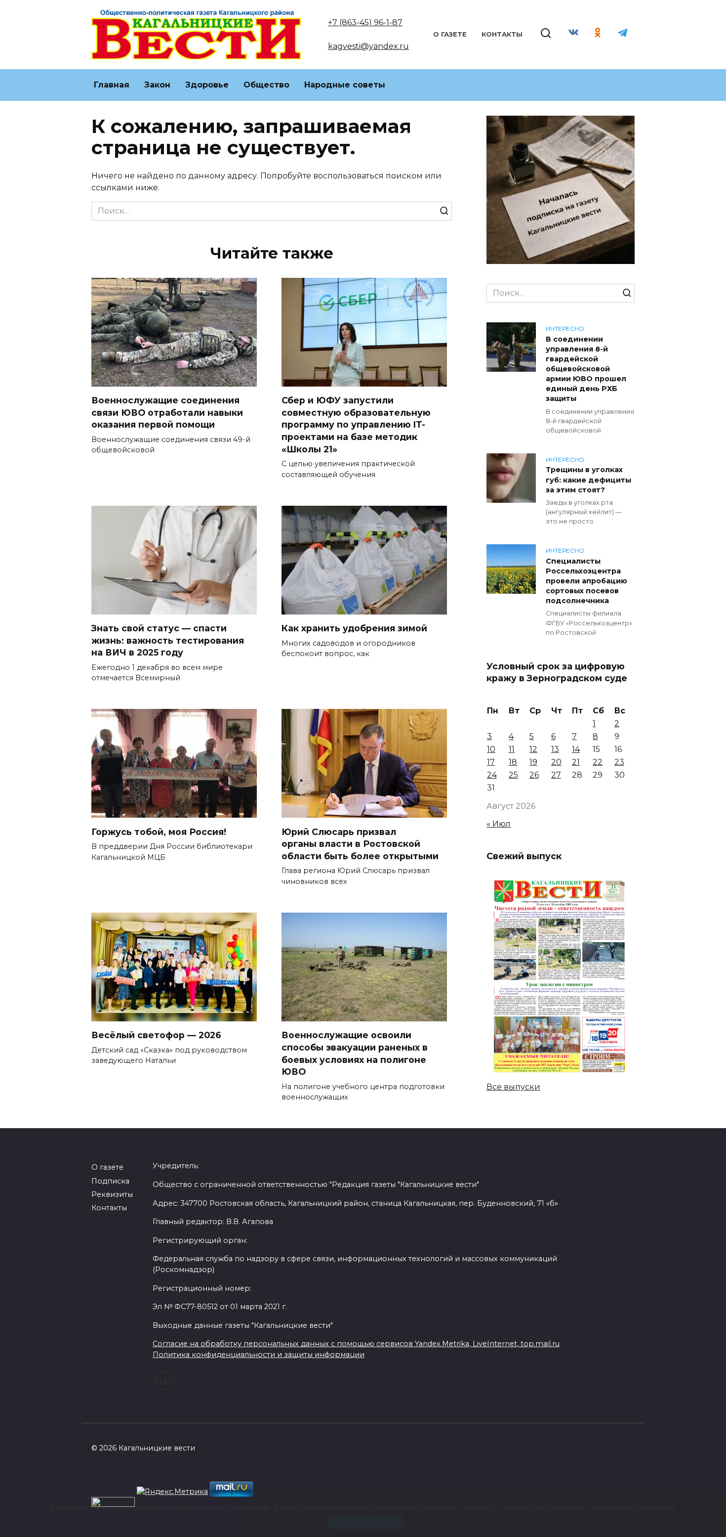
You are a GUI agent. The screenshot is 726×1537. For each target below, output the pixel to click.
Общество (266, 84)
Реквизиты (112, 1194)
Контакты (502, 34)
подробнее (250, 1507)
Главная (111, 84)
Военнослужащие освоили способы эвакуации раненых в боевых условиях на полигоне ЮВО (355, 1053)
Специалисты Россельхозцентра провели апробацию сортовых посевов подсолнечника (586, 581)
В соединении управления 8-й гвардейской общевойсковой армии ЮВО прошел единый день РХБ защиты (586, 369)
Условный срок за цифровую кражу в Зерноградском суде (556, 671)
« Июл (498, 824)
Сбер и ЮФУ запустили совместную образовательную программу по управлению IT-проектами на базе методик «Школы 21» (356, 424)
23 (619, 762)
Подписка (110, 1181)
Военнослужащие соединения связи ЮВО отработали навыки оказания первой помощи (167, 412)
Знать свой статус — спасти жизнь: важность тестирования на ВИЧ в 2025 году (167, 640)
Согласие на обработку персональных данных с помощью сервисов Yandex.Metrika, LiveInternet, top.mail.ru (356, 1343)
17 (491, 762)
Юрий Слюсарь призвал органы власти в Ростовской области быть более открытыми (360, 843)
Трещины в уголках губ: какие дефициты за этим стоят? (588, 480)
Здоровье (207, 84)
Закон (157, 84)
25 (513, 775)
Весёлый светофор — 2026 (156, 1035)
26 (534, 775)
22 (598, 762)
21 (576, 762)
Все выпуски (513, 1087)
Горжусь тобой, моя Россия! (158, 831)
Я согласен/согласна (365, 1522)
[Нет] (714, 1516)
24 (492, 775)
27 (556, 775)
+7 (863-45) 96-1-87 (365, 22)
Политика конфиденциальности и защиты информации (258, 1354)
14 (576, 749)
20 (556, 762)
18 (513, 762)
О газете (450, 34)
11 (512, 749)
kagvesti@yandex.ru (368, 46)
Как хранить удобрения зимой (354, 628)
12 (533, 749)
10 (491, 749)
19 (533, 762)
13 (555, 749)
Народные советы (344, 84)
